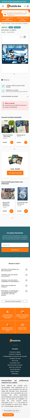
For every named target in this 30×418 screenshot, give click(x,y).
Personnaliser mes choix (11, 410)
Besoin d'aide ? (15, 371)
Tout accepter (8, 414)
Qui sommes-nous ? (15, 363)
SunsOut (3, 32)
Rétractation (15, 373)
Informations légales (15, 352)
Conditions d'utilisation (15, 354)
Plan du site (15, 360)
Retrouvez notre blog (15, 367)
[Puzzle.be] (14, 6)
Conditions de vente (15, 358)
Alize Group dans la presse (15, 365)
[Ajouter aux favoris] (25, 37)
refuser (15, 402)
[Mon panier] (28, 6)
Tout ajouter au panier (15, 173)
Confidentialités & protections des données (15, 356)
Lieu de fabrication (15, 369)
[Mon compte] (25, 6)
